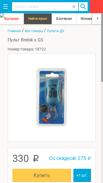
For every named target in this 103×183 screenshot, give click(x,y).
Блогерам (64, 19)
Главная (14, 31)
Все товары (34, 31)
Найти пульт (37, 19)
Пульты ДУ (56, 31)
